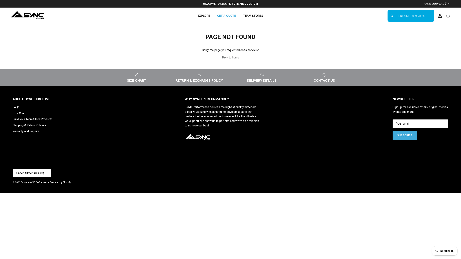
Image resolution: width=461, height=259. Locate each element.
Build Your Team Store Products (32, 119)
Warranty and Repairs (26, 131)
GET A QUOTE (226, 15)
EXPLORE (204, 15)
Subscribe (404, 135)
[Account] (439, 16)
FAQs (16, 107)
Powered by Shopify (60, 182)
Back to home (230, 57)
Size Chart (19, 113)
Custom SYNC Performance (35, 182)
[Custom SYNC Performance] (27, 16)
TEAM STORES (253, 15)
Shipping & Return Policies (29, 125)
